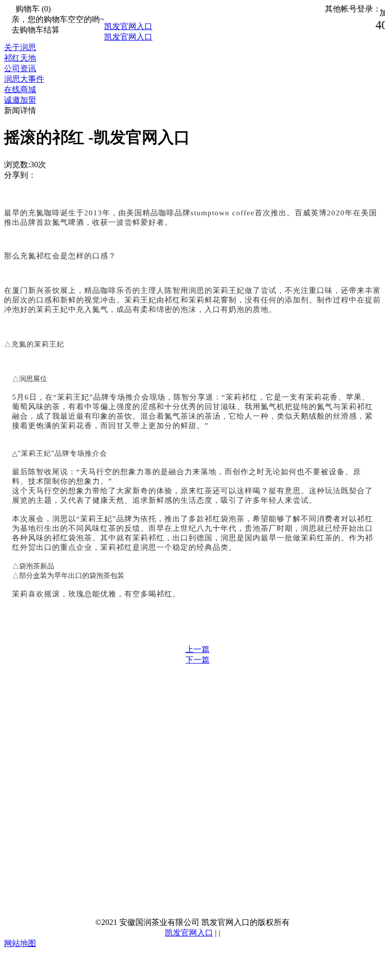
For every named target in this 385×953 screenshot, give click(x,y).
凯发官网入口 (128, 26)
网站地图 (20, 943)
